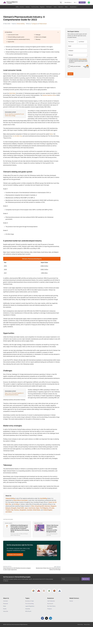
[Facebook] (42, 618)
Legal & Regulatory (29, 606)
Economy (22, 6)
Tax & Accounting (34, 6)
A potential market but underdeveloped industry (19, 39)
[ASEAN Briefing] (54, 591)
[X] (46, 618)
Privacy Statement (83, 58)
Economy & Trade (29, 601)
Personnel (5, 603)
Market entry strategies (40, 37)
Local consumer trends (13, 34)
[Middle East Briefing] (60, 591)
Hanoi (51, 134)
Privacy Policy (87, 624)
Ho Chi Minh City (17, 136)
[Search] (60, 2)
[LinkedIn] (50, 618)
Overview (5, 601)
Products (49, 608)
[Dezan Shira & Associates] (33, 591)
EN (74, 2)
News (4, 606)
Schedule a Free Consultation (15, 554)
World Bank (12, 93)
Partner (71, 601)
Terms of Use (80, 624)
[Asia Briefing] (39, 591)
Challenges (37, 34)
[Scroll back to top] (89, 624)
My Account (50, 603)
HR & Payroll (48, 6)
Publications (60, 6)
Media (66, 6)
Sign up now (86, 578)
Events (55, 6)
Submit (70, 73)
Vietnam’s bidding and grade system (16, 37)
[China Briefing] (44, 591)
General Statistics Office (49, 95)
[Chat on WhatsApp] (89, 2)
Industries (27, 6)
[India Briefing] (49, 591)
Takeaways (37, 39)
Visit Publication (51, 601)
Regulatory (42, 6)
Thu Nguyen (34, 23)
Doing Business (73, 6)
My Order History (51, 606)
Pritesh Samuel (42, 23)
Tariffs (17, 6)
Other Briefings (68, 2)
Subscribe (5, 611)
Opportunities (11, 41)
